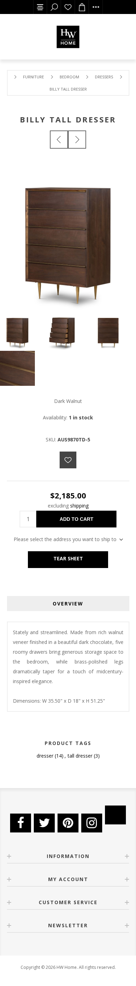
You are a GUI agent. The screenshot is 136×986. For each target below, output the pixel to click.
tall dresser (80, 755)
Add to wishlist (68, 460)
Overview (68, 603)
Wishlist (68, 7)
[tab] (68, 603)
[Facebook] (20, 823)
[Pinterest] (68, 823)
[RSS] (115, 815)
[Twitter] (44, 823)
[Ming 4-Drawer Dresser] (77, 139)
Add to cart (76, 519)
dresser (45, 755)
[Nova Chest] (59, 139)
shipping (79, 505)
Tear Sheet (68, 558)
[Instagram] (91, 823)
